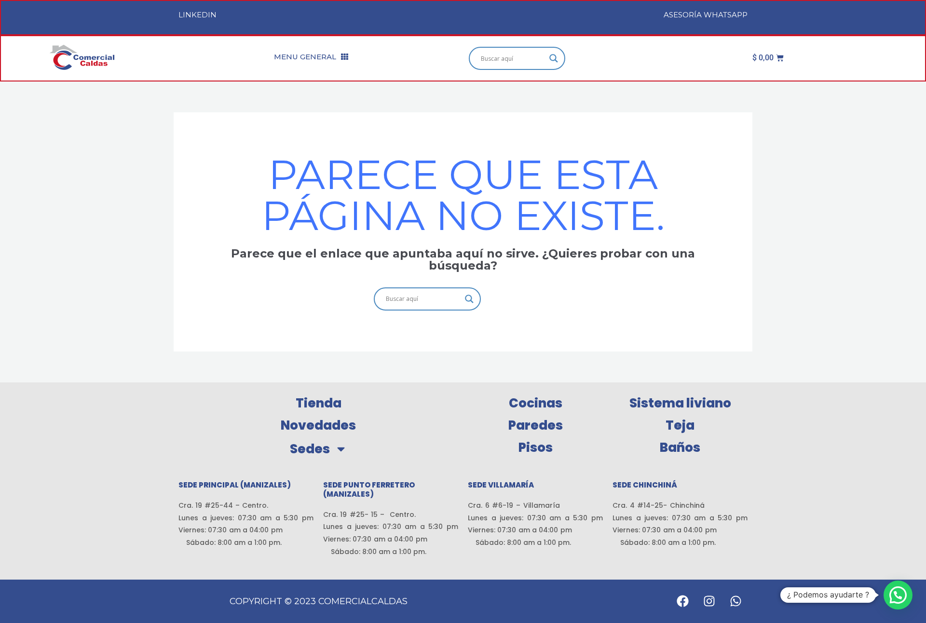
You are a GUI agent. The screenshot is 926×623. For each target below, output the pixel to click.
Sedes (310, 449)
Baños (680, 447)
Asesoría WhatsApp (706, 14)
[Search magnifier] (553, 58)
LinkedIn (197, 14)
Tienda (318, 403)
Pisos (535, 447)
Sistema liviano (680, 403)
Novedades (318, 425)
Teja (680, 425)
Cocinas (535, 403)
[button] (898, 595)
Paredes (535, 425)
